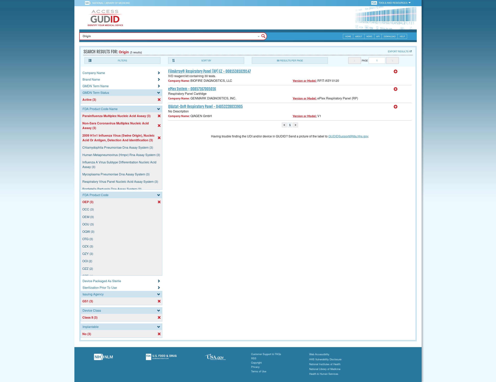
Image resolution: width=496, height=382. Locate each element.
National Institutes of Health (324, 364)
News (369, 36)
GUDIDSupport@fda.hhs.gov (348, 136)
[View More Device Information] (396, 71)
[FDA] (374, 2)
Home (348, 36)
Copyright (256, 362)
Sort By (206, 60)
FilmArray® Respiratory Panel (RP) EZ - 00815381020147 (209, 71)
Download (390, 36)
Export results (398, 51)
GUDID (105, 17)
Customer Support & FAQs (266, 354)
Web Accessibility (319, 354)
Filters (122, 60)
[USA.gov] (219, 358)
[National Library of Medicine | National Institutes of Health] (103, 358)
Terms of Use (258, 371)
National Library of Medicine (111, 2)
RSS (253, 358)
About (358, 36)
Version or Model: (305, 81)
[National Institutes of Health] (88, 3)
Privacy (255, 367)
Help (402, 36)
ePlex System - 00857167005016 (192, 89)
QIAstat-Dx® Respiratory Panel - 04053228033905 (205, 106)
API (378, 36)
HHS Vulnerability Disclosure (325, 359)
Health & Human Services (323, 374)
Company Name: (179, 81)
